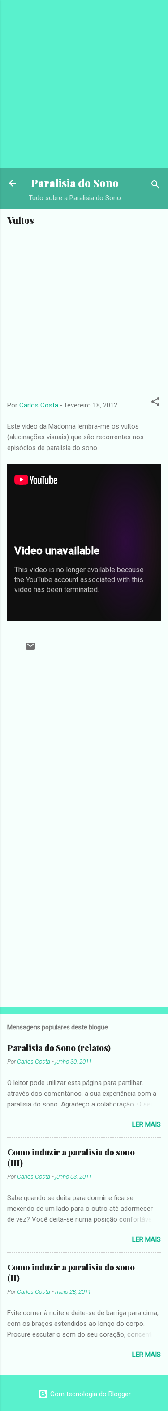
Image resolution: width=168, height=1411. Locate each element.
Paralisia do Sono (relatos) (59, 1047)
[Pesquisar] (155, 186)
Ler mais (146, 1124)
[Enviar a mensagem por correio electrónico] (30, 649)
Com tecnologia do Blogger (89, 1394)
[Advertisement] (84, 84)
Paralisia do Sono (75, 183)
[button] (155, 403)
